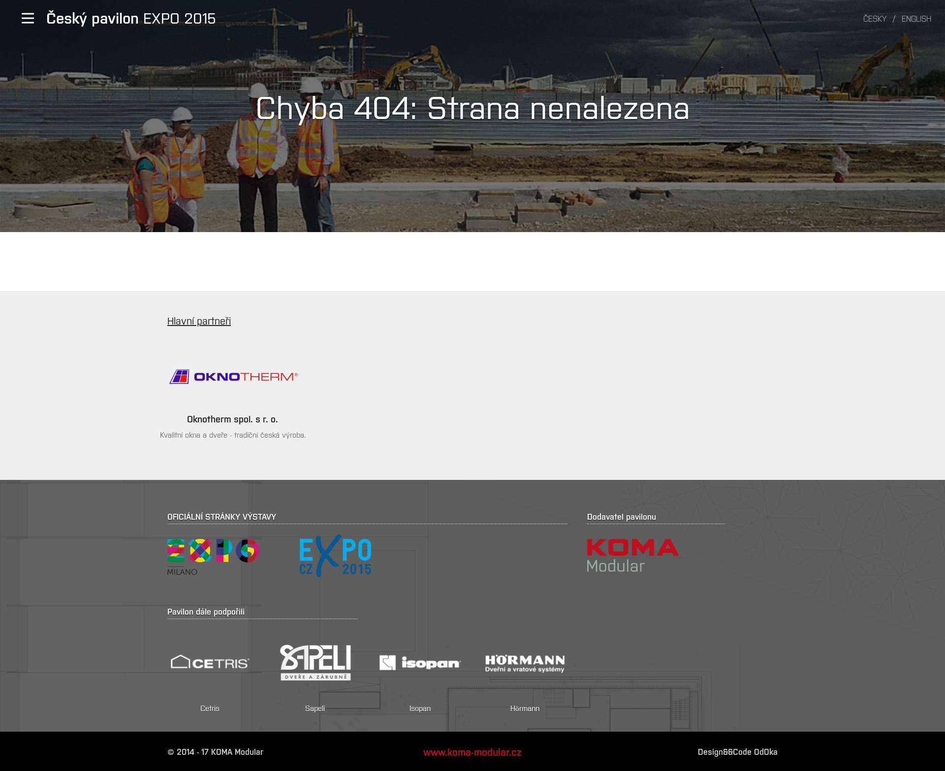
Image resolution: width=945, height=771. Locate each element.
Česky (874, 18)
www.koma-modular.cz (472, 751)
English (916, 18)
